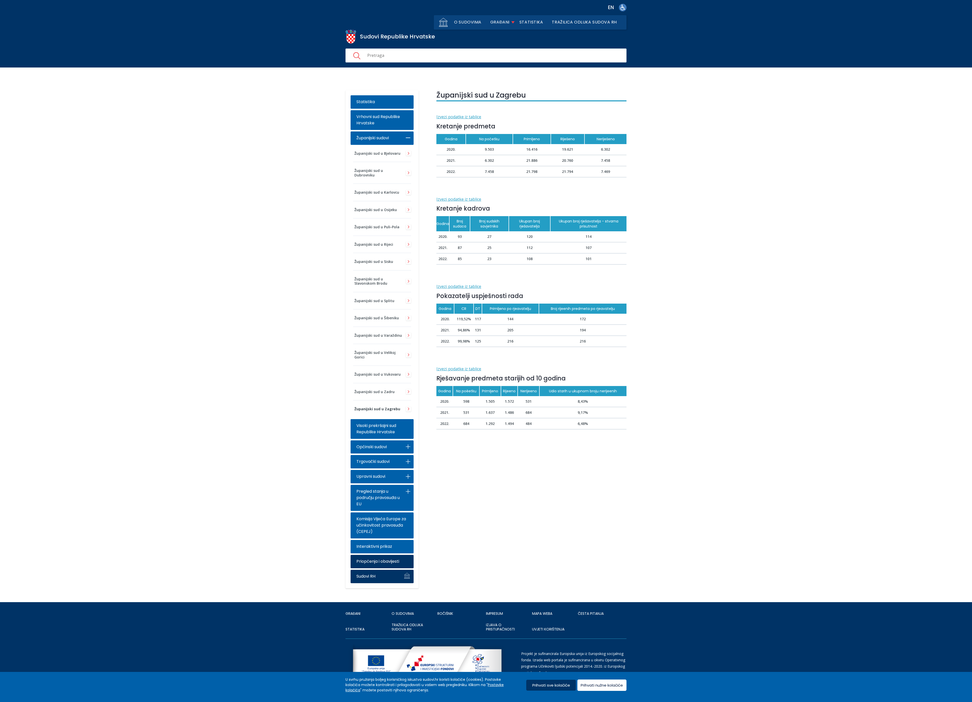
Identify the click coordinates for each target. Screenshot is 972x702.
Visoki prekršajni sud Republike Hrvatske (376, 429)
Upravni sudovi (370, 476)
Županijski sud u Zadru (374, 391)
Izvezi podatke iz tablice (458, 117)
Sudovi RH (365, 576)
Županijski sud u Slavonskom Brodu (370, 281)
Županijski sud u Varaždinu (378, 335)
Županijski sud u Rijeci (373, 244)
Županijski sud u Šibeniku (376, 317)
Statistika (531, 22)
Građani (500, 22)
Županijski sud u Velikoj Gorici (375, 354)
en (611, 7)
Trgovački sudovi (373, 461)
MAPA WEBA (542, 613)
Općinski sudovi (371, 447)
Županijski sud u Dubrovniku (368, 172)
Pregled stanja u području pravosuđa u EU (378, 497)
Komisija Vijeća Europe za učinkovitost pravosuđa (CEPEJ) (381, 525)
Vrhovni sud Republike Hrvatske (378, 120)
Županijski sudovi (372, 138)
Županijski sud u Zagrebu (377, 408)
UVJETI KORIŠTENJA (548, 629)
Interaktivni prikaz (374, 546)
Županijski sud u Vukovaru (377, 374)
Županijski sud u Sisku (373, 261)
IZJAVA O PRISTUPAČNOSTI (500, 627)
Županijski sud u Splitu (374, 300)
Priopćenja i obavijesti (377, 561)
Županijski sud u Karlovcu (376, 192)
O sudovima (467, 22)
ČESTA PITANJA (591, 613)
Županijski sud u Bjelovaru (377, 153)
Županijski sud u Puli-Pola (376, 226)
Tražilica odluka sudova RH (584, 22)
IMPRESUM (494, 613)
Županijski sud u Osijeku (375, 209)
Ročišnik (445, 613)
